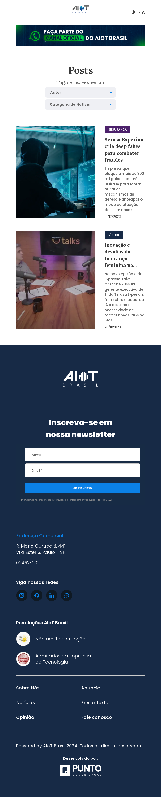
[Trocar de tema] (133, 12)
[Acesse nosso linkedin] (51, 595)
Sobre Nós (28, 688)
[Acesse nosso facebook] (36, 595)
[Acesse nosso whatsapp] (66, 595)
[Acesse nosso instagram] (21, 595)
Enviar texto (94, 703)
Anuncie (90, 688)
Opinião (25, 717)
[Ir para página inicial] (80, 10)
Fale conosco (96, 717)
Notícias (25, 703)
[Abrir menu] (20, 12)
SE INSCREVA (82, 487)
